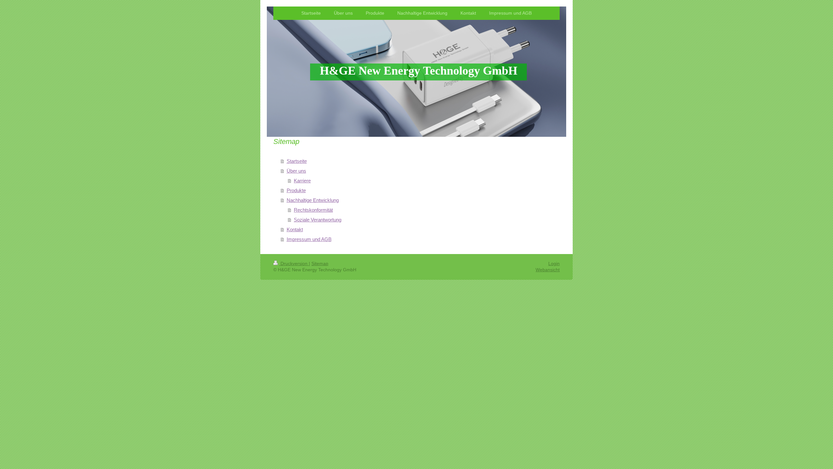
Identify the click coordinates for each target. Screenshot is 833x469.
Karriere (302, 180)
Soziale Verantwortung (317, 219)
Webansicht (548, 269)
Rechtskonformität (313, 210)
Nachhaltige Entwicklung (313, 200)
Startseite (297, 161)
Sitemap (319, 263)
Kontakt (295, 229)
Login (554, 263)
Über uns (296, 171)
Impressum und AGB (309, 239)
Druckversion (294, 263)
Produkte (296, 190)
